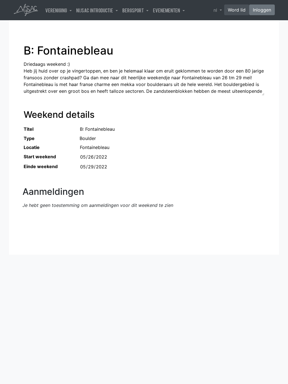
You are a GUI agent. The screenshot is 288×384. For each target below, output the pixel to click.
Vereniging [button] (56, 10)
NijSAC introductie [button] (95, 10)
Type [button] (29, 138)
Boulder (88, 138)
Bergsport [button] (133, 10)
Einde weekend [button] (41, 166)
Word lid (237, 10)
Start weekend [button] (40, 156)
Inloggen (262, 10)
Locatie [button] (32, 147)
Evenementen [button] (167, 10)
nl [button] (216, 10)
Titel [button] (28, 129)
